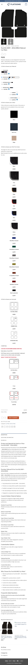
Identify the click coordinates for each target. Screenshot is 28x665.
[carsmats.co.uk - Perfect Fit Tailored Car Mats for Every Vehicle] (14, 4)
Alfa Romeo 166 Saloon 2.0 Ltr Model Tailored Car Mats (21, 637)
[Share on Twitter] (7, 427)
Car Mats (7, 46)
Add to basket (13, 417)
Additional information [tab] (7, 437)
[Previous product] (5, 54)
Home (2, 46)
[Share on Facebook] (5, 427)
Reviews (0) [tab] (3, 440)
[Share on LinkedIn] (14, 427)
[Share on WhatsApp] (2, 427)
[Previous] (3, 23)
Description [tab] (4, 434)
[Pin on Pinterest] (12, 427)
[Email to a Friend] (9, 427)
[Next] (25, 23)
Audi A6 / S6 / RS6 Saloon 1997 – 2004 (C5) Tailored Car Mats (6, 637)
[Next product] (2, 54)
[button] (2, 4)
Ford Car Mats (15, 46)
